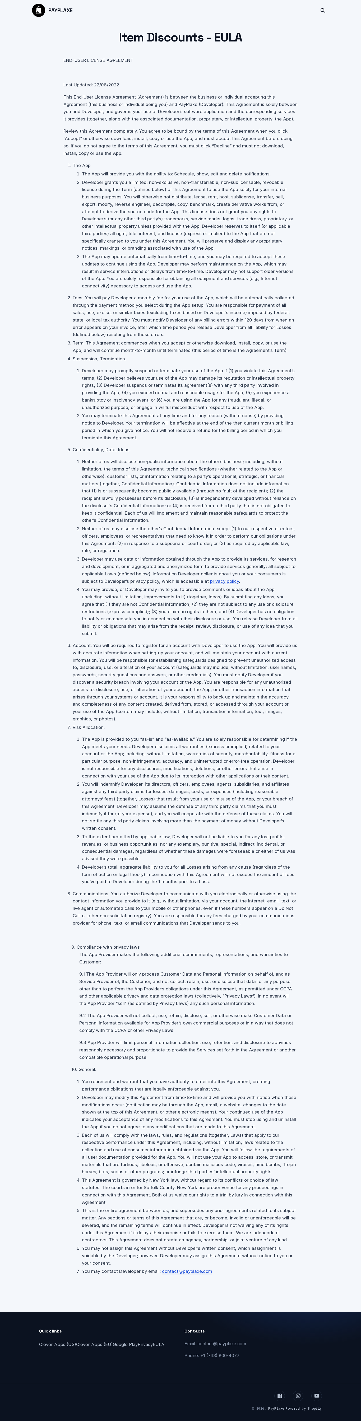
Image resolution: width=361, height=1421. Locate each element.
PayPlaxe (60, 10)
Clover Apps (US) (57, 1344)
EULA (158, 1344)
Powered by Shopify (304, 1408)
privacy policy (224, 581)
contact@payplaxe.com (187, 1271)
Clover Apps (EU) (94, 1344)
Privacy (145, 1344)
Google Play (125, 1344)
